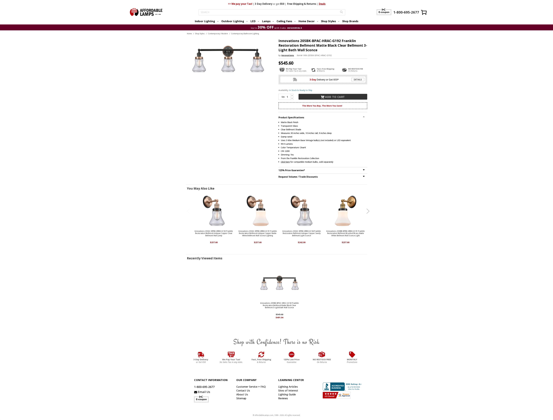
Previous (188, 211)
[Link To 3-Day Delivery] (201, 354)
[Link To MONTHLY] (352, 354)
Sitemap (241, 398)
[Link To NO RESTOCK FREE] (322, 354)
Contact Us (243, 390)
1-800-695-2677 (204, 387)
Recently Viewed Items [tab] (204, 258)
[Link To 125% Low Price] (292, 354)
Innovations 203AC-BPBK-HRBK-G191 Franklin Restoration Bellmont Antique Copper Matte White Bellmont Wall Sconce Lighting (257, 233)
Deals (322, 3)
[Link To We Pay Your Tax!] (231, 354)
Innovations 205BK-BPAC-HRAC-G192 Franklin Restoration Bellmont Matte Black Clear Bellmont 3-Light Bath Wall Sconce (279, 305)
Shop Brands (350, 21)
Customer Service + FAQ (251, 386)
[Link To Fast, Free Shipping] (261, 354)
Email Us (203, 392)
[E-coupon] (384, 11)
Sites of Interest (288, 390)
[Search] (341, 12)
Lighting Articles (288, 386)
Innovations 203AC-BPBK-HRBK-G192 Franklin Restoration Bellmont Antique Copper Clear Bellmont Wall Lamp (214, 233)
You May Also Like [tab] (200, 188)
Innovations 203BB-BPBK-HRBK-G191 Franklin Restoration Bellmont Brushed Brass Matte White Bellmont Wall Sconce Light (345, 233)
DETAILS (358, 79)
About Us (242, 394)
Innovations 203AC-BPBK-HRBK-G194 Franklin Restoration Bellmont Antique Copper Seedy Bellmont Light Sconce (301, 233)
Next (368, 211)
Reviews (283, 398)
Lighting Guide (287, 394)
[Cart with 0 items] (424, 12)
